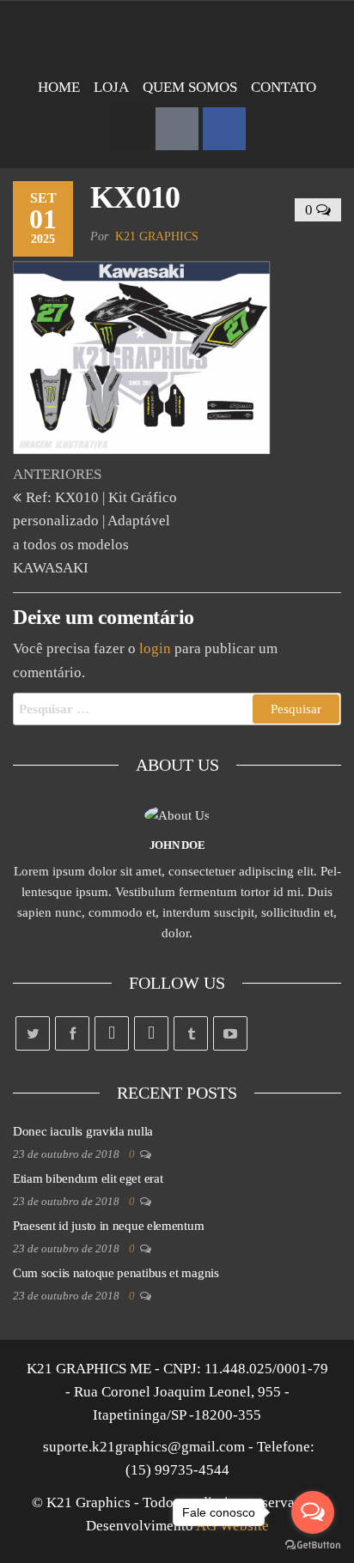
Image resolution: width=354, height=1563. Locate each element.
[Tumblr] (191, 1033)
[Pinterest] (151, 1033)
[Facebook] (72, 1033)
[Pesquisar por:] (177, 709)
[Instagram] (129, 128)
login (155, 648)
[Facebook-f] (224, 128)
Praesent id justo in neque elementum (108, 1226)
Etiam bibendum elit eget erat (87, 1178)
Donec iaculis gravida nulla (83, 1131)
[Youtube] (230, 1033)
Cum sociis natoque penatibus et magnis (116, 1273)
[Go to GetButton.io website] (312, 1545)
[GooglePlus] (112, 1033)
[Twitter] (32, 1033)
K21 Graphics (156, 236)
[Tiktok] (177, 128)
